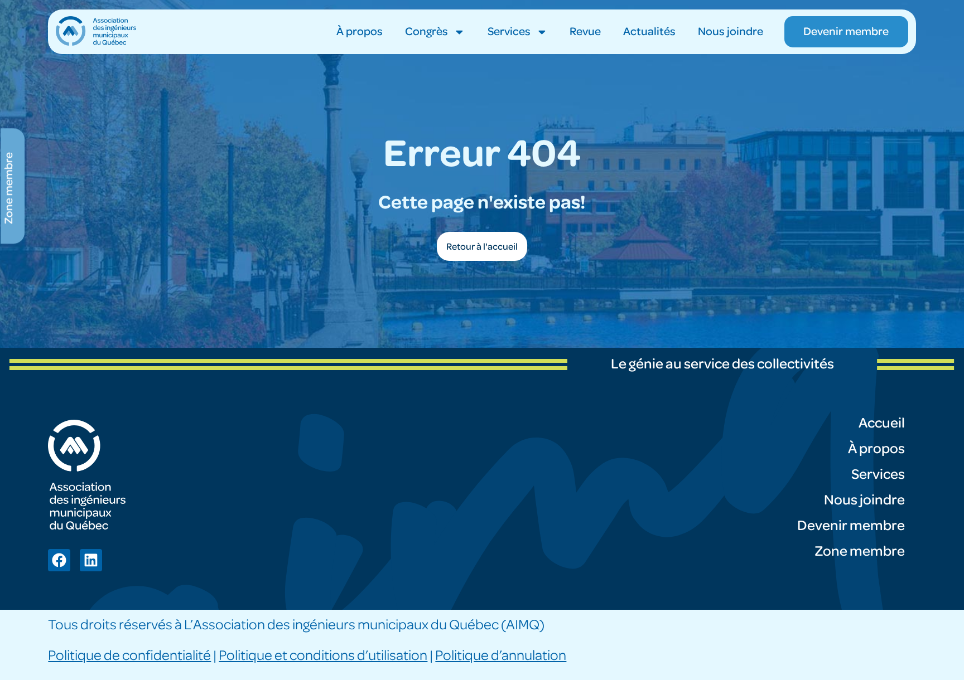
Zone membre (859, 551)
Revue (585, 31)
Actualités (649, 31)
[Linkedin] (91, 560)
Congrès (426, 31)
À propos (359, 31)
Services (509, 31)
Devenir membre (851, 525)
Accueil (882, 423)
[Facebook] (59, 560)
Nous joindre (730, 31)
